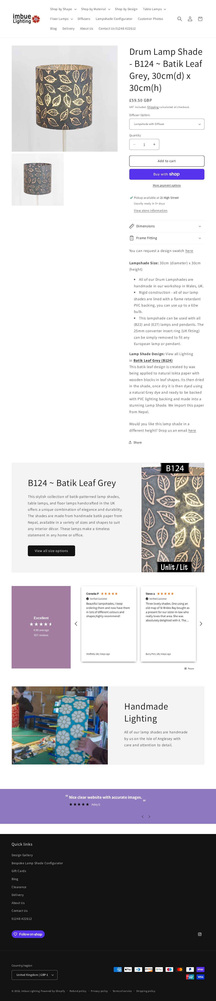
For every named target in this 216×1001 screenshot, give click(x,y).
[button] (62, 9)
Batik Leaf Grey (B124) (153, 360)
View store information (150, 210)
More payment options (167, 185)
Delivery (18, 895)
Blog (15, 879)
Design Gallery (22, 855)
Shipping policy (145, 991)
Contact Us (20, 910)
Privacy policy (99, 991)
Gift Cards (19, 871)
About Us (18, 903)
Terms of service (122, 991)
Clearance (19, 887)
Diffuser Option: (139, 115)
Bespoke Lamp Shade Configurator (37, 863)
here (189, 250)
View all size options (51, 550)
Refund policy (78, 991)
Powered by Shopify (53, 991)
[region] (139, 624)
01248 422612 (22, 918)
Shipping (153, 107)
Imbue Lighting (30, 991)
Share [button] (138, 442)
